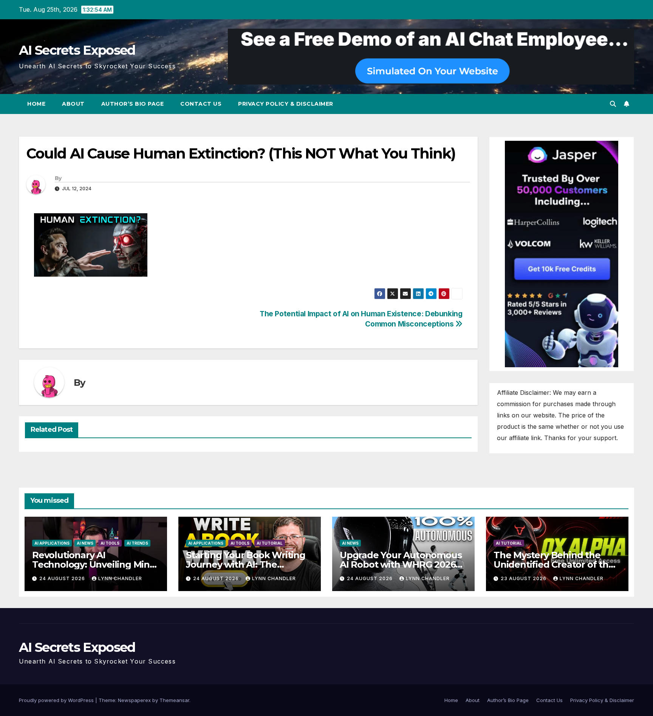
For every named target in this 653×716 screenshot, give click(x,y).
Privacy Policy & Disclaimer (285, 103)
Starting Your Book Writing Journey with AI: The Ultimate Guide (245, 564)
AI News (85, 543)
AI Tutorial (270, 543)
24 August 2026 (63, 578)
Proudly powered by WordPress (57, 700)
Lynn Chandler (120, 578)
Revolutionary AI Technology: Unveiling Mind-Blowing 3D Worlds (95, 564)
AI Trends (137, 543)
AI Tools (110, 543)
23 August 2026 (524, 578)
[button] (613, 104)
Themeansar (174, 700)
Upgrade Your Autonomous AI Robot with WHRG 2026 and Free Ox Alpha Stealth (400, 564)
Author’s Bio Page (132, 103)
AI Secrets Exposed (77, 50)
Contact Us (200, 103)
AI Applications (52, 543)
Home (36, 103)
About (73, 103)
